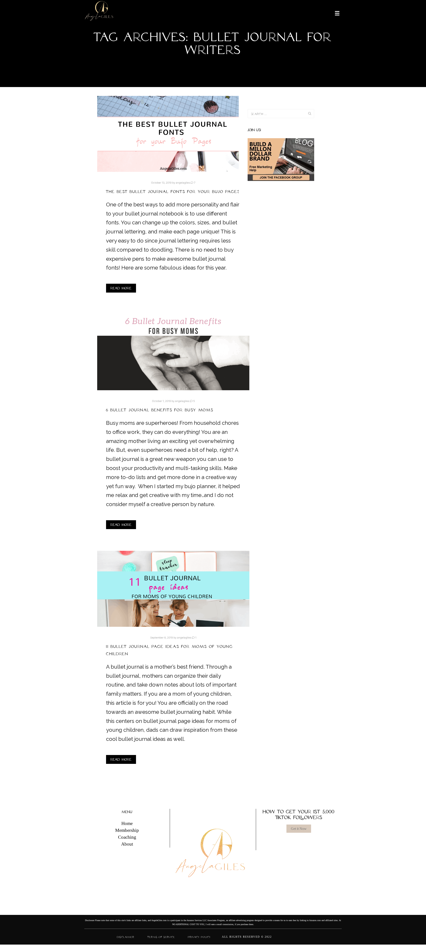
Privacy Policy (199, 937)
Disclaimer (125, 937)
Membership (127, 830)
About (127, 844)
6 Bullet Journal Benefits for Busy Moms (159, 410)
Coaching (127, 837)
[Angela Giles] (99, 13)
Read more (121, 288)
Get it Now (299, 829)
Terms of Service (161, 937)
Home (127, 823)
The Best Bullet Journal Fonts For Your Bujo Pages (173, 191)
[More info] (334, 13)
